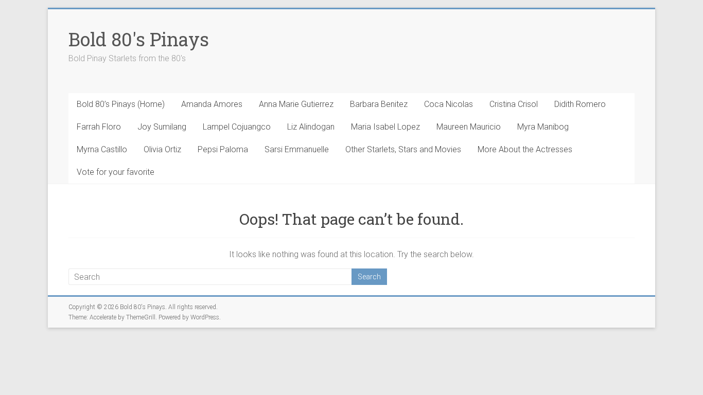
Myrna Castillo (102, 149)
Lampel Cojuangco (237, 127)
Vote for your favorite (115, 172)
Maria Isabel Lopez (385, 127)
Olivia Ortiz (162, 149)
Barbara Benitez (379, 104)
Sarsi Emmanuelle (297, 149)
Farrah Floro (99, 127)
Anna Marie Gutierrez (296, 104)
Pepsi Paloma (223, 149)
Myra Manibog (543, 127)
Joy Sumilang (161, 127)
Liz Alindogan (311, 127)
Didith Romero (580, 104)
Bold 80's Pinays (138, 39)
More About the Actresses (525, 149)
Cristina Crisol (513, 104)
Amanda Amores (211, 104)
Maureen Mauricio (468, 127)
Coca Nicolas (448, 104)
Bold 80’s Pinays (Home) (121, 104)
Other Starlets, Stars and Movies (403, 149)
